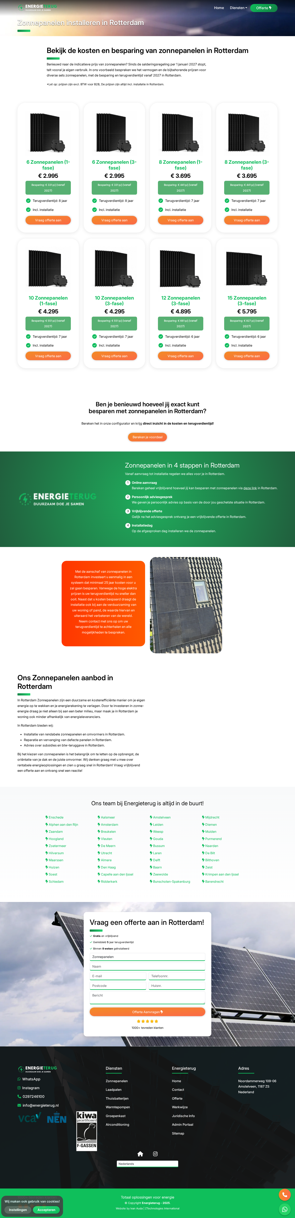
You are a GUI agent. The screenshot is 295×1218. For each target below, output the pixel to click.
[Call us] (285, 1195)
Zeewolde (160, 874)
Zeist (208, 867)
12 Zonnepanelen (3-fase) (180, 301)
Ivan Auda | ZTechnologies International (154, 1208)
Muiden (210, 832)
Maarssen (55, 860)
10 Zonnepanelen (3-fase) (114, 301)
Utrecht (106, 853)
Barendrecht (214, 881)
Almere (106, 860)
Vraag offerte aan (48, 220)
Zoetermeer (57, 846)
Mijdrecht (211, 817)
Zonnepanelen (117, 1081)
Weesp (157, 832)
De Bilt (209, 853)
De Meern (107, 846)
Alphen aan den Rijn (63, 825)
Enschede (55, 817)
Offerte (177, 1098)
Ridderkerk (108, 881)
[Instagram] (155, 1154)
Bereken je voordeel (148, 437)
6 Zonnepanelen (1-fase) (48, 165)
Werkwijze (180, 1107)
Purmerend (213, 839)
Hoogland (56, 839)
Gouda (157, 839)
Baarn (157, 867)
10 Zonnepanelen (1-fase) (48, 301)
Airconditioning (117, 1124)
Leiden (157, 825)
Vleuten (106, 839)
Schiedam (56, 881)
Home (176, 1081)
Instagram (31, 1088)
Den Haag (108, 867)
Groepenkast (115, 1116)
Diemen (210, 825)
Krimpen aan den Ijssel (221, 874)
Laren (157, 853)
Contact (178, 1090)
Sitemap (178, 1133)
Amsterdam (109, 825)
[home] (37, 8)
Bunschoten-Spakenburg (171, 881)
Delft (156, 860)
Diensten (237, 8)
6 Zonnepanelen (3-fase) (114, 165)
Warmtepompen (118, 1107)
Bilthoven (211, 860)
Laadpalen (114, 1090)
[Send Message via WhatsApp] (285, 1209)
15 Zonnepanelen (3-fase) (247, 301)
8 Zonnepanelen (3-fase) (247, 165)
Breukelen (108, 832)
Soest (52, 874)
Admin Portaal (182, 1124)
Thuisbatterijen (117, 1098)
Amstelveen (161, 817)
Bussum (158, 846)
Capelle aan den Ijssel (116, 874)
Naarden (211, 846)
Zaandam (55, 832)
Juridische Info (183, 1116)
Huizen (53, 867)
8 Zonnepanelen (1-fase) (180, 165)
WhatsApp (31, 1079)
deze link (250, 488)
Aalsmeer (107, 817)
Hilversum (56, 853)
